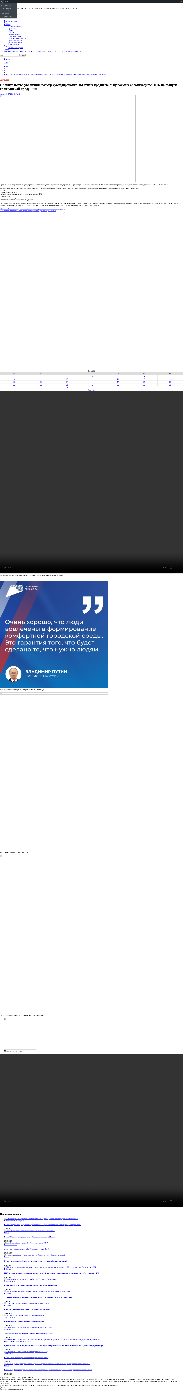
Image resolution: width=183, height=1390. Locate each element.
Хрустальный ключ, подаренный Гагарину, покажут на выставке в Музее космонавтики (38, 1297)
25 (92, 385)
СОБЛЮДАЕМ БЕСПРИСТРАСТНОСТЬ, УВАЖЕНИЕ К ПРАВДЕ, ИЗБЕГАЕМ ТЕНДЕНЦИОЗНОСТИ (42, 51)
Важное (14, 1245)
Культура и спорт (14, 36)
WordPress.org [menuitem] (6, 5)
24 (67, 385)
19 (118, 382)
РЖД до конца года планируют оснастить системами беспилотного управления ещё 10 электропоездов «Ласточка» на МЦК (51, 1273)
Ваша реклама (13, 44)
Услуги (6, 50)
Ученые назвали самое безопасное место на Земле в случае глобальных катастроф (35, 1261)
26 (118, 385)
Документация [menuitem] (6, 8)
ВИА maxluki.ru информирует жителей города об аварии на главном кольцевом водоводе (32, 209)
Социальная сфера (15, 42)
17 (67, 382)
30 (41, 388)
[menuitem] (2, 1)
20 (144, 382)
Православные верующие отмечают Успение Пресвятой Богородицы (30, 1285)
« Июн (88, 390)
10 (67, 379)
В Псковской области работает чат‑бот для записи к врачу (26, 1358)
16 (41, 382)
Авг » (94, 390)
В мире (11, 32)
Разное (10, 31)
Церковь (21, 1221)
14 (170, 379)
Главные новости (10, 21)
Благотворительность (12, 1341)
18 (92, 382)
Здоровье (7, 1329)
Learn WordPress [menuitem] (6, 11)
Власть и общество (15, 40)
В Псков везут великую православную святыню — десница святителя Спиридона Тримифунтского (42, 1225)
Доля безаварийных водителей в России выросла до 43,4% (26, 1249)
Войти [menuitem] (6, 2)
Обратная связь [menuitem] (6, 16)
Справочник (8, 46)
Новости (7, 25)
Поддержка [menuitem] (5, 13)
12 (118, 379)
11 (92, 379)
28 (170, 385)
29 (14, 388)
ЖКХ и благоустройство (17, 38)
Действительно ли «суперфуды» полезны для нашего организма (28, 1333)
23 (41, 385)
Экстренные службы (15, 48)
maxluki (2, 94)
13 (144, 379)
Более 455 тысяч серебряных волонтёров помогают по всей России (29, 1237)
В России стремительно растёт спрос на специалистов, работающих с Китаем (28, 211)
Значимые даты (14, 34)
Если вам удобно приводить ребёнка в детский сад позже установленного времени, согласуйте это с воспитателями (48, 1370)
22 (14, 385)
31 (67, 388)
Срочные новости (14, 27)
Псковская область (11, 1221)
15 (14, 382)
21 (170, 382)
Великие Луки (25, 1341)
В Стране (7, 1245)
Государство (4, 80)
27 (144, 385)
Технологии (8, 1354)
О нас (6, 23)
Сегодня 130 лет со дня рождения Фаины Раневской (24, 1321)
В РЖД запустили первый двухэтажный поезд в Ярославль (27, 1309)
